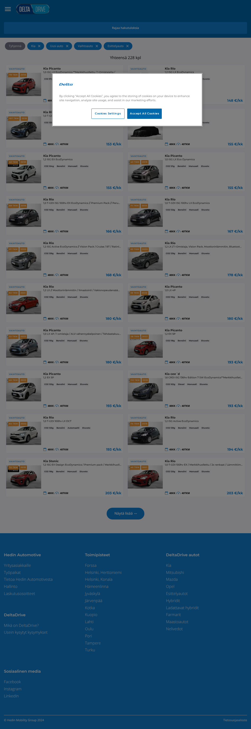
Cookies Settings (108, 113)
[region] (127, 99)
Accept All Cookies (144, 113)
